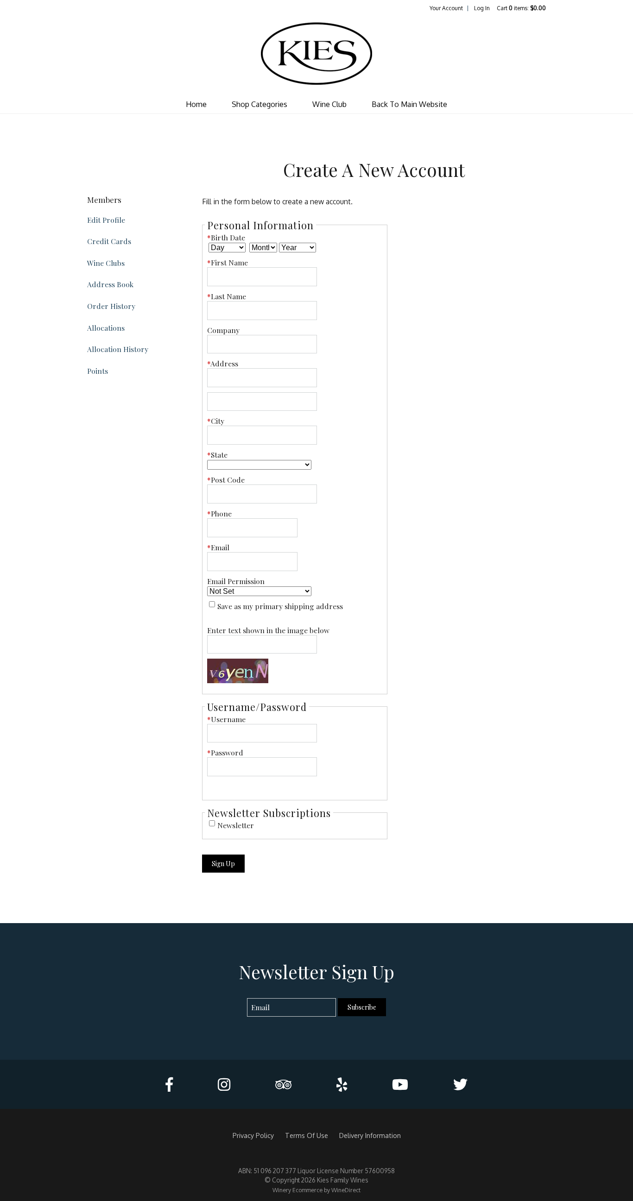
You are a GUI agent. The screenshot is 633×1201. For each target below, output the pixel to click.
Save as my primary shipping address (280, 606)
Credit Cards (109, 241)
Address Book (110, 284)
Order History (111, 306)
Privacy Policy (253, 1135)
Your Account (446, 8)
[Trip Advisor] (283, 1084)
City (215, 421)
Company (223, 330)
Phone (219, 513)
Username (226, 719)
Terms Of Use (306, 1135)
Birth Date (226, 237)
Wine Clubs (106, 263)
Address (222, 363)
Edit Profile (106, 220)
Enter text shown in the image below (268, 630)
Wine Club (329, 104)
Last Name (226, 296)
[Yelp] (341, 1084)
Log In (482, 8)
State (217, 454)
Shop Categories (259, 104)
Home (196, 104)
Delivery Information (370, 1135)
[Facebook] (169, 1084)
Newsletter (235, 825)
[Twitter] (460, 1084)
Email (218, 547)
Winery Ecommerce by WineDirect (316, 1190)
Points (97, 371)
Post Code (226, 479)
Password (225, 752)
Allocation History (117, 349)
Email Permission (236, 581)
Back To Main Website (409, 104)
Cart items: (521, 8)
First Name (227, 262)
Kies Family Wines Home (316, 54)
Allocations (106, 328)
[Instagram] (224, 1084)
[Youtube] (400, 1084)
